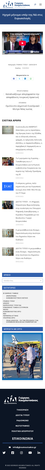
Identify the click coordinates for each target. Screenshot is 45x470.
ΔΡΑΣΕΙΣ (6, 303)
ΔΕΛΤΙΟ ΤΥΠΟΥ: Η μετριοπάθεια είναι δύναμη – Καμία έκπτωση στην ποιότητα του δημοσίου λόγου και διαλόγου (28, 253)
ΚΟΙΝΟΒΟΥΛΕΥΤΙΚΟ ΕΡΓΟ (12, 311)
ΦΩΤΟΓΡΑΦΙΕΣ (22, 426)
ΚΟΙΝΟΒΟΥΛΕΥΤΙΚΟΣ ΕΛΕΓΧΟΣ (17, 298)
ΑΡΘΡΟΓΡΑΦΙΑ (11, 296)
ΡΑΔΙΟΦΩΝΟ (22, 420)
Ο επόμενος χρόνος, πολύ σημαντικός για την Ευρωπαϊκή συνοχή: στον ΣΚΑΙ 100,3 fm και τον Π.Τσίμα (28, 188)
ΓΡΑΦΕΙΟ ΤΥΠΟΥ (22, 65)
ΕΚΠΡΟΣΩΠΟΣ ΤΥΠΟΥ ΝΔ (12, 305)
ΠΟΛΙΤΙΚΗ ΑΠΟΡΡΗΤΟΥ (22, 431)
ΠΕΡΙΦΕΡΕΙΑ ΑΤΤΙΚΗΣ (10, 316)
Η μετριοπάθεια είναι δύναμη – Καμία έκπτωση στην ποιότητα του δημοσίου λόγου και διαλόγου (28, 235)
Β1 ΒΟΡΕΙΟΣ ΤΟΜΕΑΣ (10, 293)
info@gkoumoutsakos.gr (24, 447)
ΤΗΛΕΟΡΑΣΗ (25, 68)
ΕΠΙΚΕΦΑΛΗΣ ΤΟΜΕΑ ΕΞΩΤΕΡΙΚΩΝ (15, 307)
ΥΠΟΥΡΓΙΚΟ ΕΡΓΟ (9, 318)
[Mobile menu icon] (40, 4)
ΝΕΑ (4, 313)
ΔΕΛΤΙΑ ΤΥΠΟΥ (23, 415)
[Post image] (8, 130)
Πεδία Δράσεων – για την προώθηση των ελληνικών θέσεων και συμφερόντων (22, 321)
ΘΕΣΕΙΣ (5, 309)
